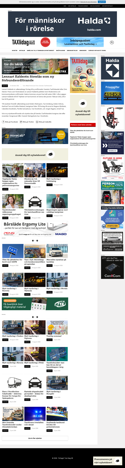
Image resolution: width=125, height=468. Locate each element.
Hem (65, 6)
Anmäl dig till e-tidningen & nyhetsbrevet (40, 50)
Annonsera (82, 50)
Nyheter (14, 50)
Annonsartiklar (72, 50)
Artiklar (22, 50)
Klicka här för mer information (88, 2)
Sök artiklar (72, 6)
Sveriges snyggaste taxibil (97, 50)
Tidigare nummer (83, 6)
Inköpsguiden (60, 50)
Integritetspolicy (107, 6)
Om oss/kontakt (95, 6)
